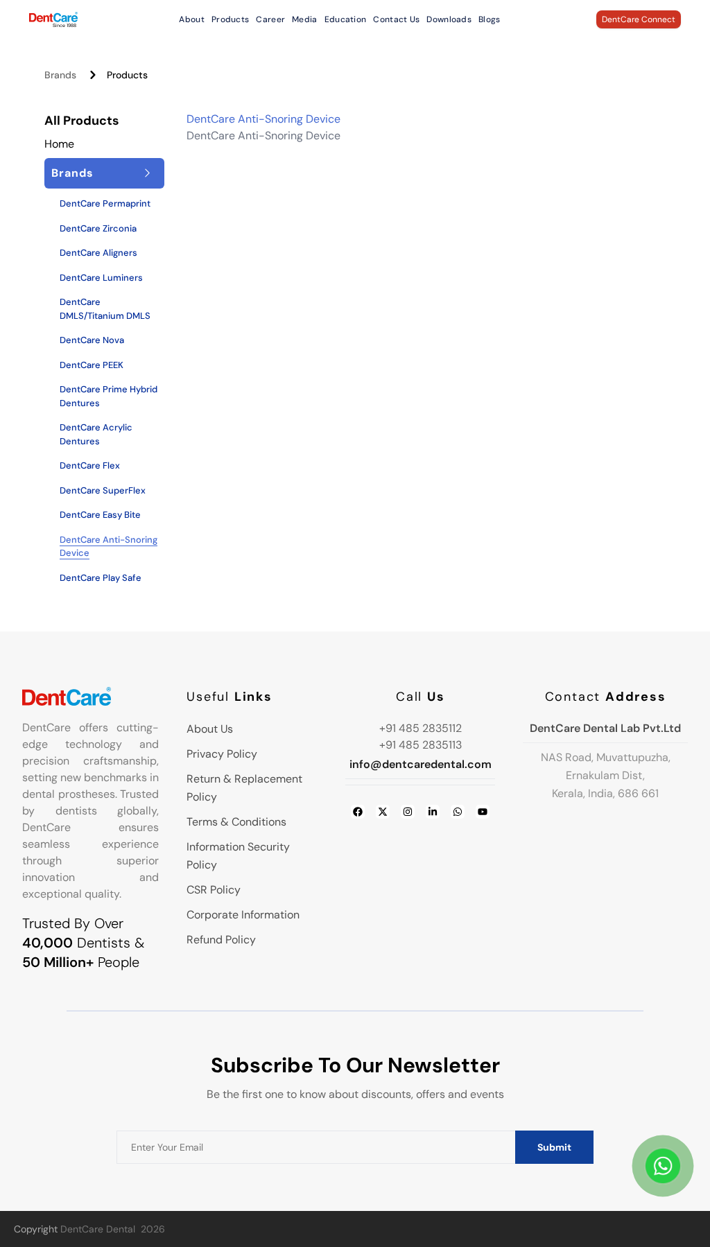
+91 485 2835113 (420, 745)
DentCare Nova (92, 340)
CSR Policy (214, 889)
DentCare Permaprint (105, 203)
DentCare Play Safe (100, 578)
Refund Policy (221, 939)
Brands (60, 75)
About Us (210, 729)
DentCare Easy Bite (100, 515)
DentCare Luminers (101, 278)
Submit (554, 1147)
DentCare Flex (90, 465)
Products (127, 75)
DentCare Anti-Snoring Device (108, 546)
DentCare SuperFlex (103, 490)
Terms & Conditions (236, 821)
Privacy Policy (222, 754)
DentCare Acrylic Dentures (96, 434)
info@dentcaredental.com (420, 764)
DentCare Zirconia (98, 228)
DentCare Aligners (98, 253)
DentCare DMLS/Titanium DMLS (105, 309)
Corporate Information (243, 914)
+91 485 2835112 (420, 728)
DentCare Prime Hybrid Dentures (108, 396)
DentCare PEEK (91, 365)
